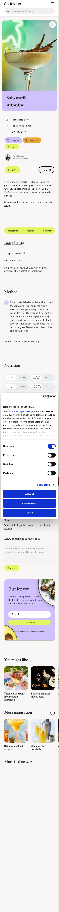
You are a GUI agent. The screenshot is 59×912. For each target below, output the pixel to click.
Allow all (29, 494)
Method (30, 230)
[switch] (52, 455)
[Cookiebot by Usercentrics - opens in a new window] (43, 397)
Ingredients (12, 230)
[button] (52, 713)
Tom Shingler (18, 156)
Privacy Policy (42, 631)
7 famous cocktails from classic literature (14, 696)
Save (14, 169)
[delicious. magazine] (13, 3)
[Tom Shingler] (8, 157)
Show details (43, 485)
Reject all (29, 512)
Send (48, 169)
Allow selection (29, 503)
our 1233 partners (21, 411)
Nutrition (47, 230)
